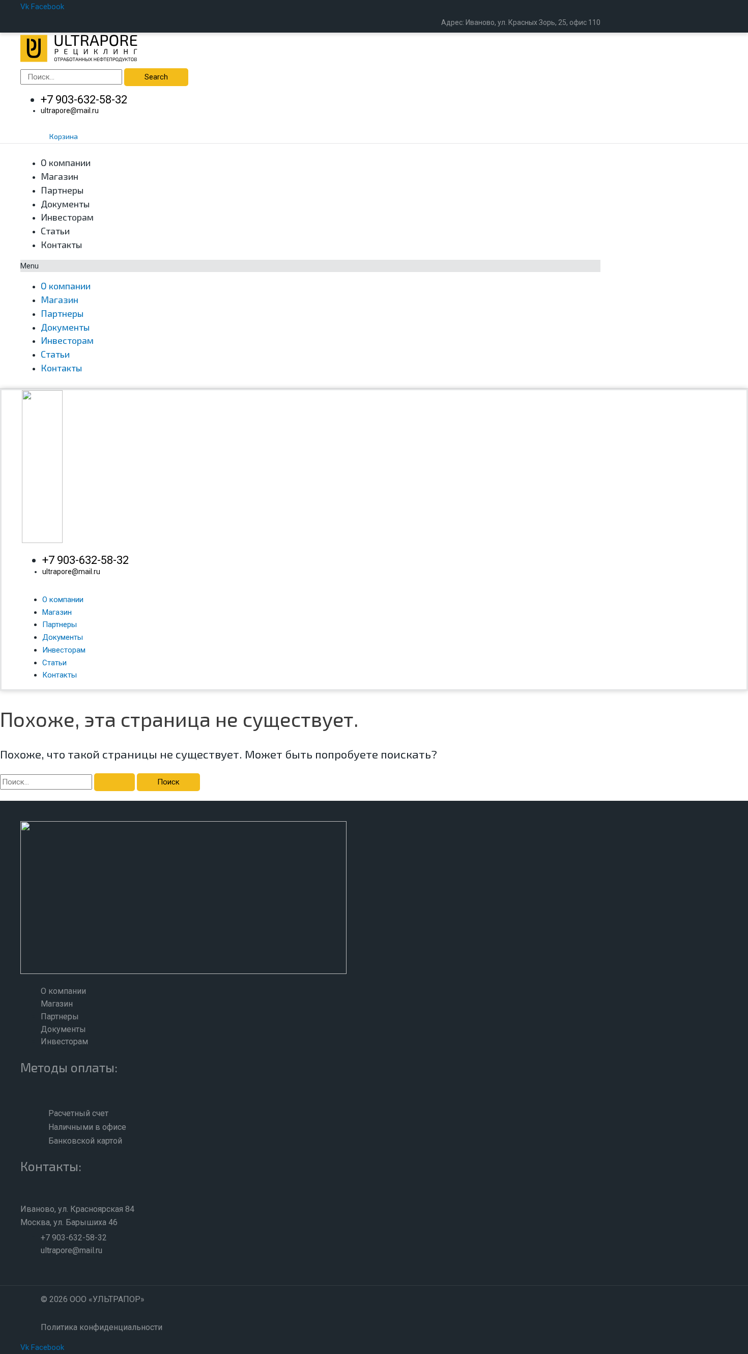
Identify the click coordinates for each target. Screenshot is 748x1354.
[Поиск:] (68, 782)
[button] (310, 266)
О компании (66, 162)
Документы (65, 203)
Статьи (55, 230)
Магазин (59, 176)
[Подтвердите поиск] (114, 782)
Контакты (61, 244)
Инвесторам (67, 217)
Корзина (63, 136)
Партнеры (62, 190)
